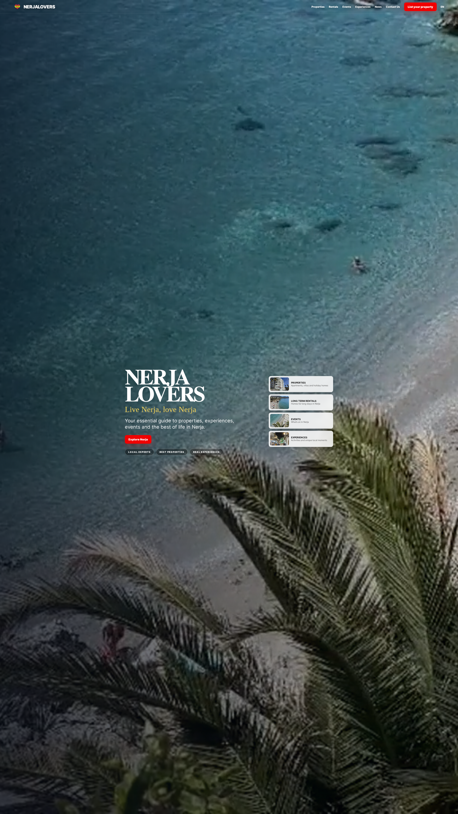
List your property (420, 7)
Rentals (333, 6)
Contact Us (393, 6)
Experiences (363, 6)
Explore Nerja (138, 439)
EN (442, 6)
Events (346, 6)
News (378, 6)
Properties (318, 6)
